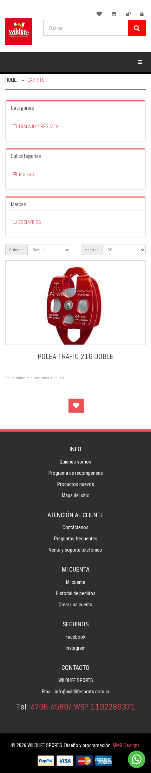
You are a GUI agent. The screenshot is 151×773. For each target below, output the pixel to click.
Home (11, 79)
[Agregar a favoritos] (76, 406)
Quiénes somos (75, 462)
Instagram (76, 648)
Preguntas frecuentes (75, 538)
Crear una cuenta (75, 604)
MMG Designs (126, 745)
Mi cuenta (75, 582)
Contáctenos (75, 527)
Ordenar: (16, 250)
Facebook (75, 637)
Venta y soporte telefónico (75, 550)
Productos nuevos (75, 484)
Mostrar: (92, 250)
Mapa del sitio (76, 495)
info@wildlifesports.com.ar (82, 691)
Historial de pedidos (76, 593)
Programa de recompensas (75, 473)
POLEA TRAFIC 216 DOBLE (75, 356)
